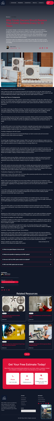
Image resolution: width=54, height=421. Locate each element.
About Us (35, 2)
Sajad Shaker (13, 46)
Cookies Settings (41, 401)
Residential (20, 2)
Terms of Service (41, 399)
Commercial (13, 2)
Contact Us (41, 2)
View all (27, 354)
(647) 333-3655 (9, 280)
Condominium (28, 2)
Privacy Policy (41, 397)
